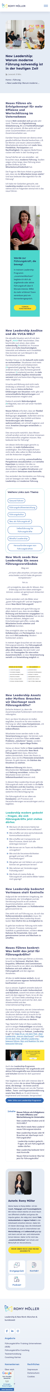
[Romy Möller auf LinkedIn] (12, 1331)
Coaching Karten (13, 1357)
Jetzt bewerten (7, 1389)
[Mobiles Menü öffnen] (46, 6)
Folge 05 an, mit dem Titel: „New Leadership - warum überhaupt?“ (24, 1035)
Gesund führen (16, 500)
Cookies (31, 1376)
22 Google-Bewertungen (7, 1385)
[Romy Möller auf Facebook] (7, 1331)
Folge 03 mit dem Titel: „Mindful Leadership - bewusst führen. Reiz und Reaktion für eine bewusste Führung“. (25, 1040)
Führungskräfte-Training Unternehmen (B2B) (23, 1345)
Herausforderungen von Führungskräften (25, 547)
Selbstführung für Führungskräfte (25, 530)
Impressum (32, 1369)
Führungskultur (16, 514)
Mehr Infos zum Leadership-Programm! (24, 1100)
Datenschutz (33, 1373)
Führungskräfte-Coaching (17, 1350)
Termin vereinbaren (25, 307)
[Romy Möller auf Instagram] (18, 1331)
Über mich (9, 1369)
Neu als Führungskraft (19, 521)
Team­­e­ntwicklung (13, 1354)
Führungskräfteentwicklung (22, 507)
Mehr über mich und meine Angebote (25, 1250)
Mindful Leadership (18, 538)
